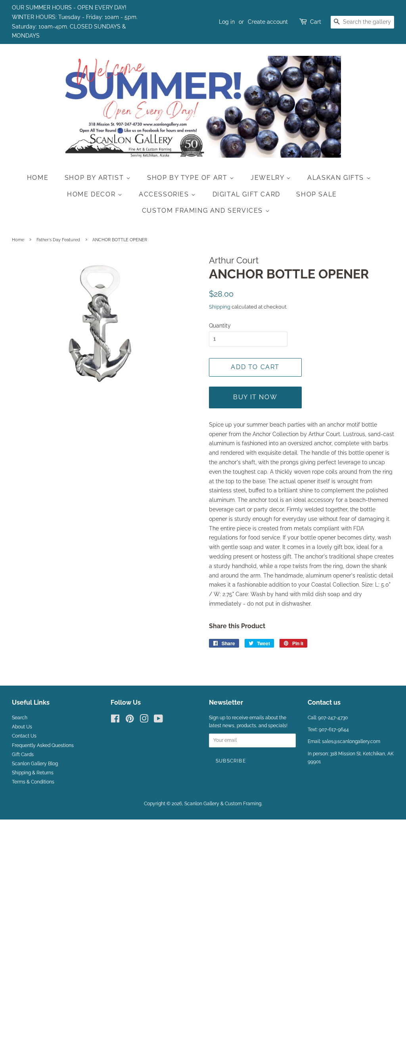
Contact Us (24, 736)
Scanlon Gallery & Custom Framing (222, 803)
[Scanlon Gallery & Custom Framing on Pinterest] (129, 720)
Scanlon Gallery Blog (35, 763)
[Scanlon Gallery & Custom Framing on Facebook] (115, 720)
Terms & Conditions (33, 782)
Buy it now (255, 397)
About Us (22, 727)
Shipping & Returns (33, 773)
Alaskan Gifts (336, 177)
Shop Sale (316, 194)
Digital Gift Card (246, 194)
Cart (315, 22)
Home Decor (92, 194)
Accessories (165, 194)
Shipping (219, 307)
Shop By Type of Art (188, 177)
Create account (268, 22)
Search (19, 717)
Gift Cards (23, 754)
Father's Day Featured (58, 239)
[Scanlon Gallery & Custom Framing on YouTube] (158, 720)
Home (37, 177)
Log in (227, 22)
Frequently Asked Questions (43, 745)
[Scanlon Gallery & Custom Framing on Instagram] (144, 720)
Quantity (220, 325)
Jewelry (268, 177)
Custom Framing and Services (203, 210)
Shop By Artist (95, 177)
